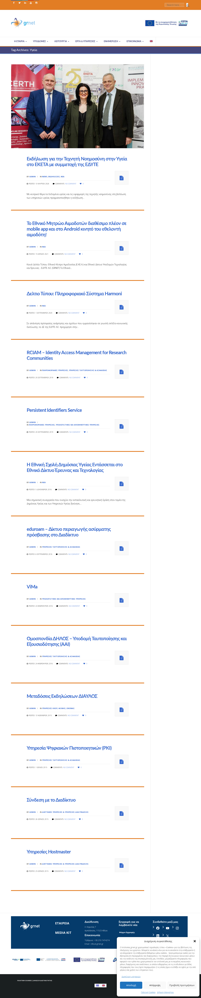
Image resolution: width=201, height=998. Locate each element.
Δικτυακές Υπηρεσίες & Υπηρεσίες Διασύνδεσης (65, 812)
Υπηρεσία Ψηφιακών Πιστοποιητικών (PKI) (69, 748)
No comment (70, 183)
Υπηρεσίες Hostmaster (49, 852)
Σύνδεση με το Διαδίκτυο (51, 800)
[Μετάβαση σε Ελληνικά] (97, 985)
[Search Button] (187, 5)
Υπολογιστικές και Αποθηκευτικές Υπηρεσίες (77, 425)
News (44, 176)
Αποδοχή (131, 985)
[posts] (121, 178)
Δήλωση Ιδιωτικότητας (42, 980)
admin (32, 176)
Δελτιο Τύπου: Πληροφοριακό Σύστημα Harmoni (74, 294)
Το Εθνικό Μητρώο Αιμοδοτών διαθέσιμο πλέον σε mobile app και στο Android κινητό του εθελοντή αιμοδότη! (76, 229)
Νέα (62, 176)
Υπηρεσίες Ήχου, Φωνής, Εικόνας (58, 708)
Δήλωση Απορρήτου (165, 992)
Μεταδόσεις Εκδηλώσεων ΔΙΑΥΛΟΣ (62, 696)
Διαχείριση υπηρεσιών (131, 976)
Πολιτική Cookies (148, 992)
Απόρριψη (154, 985)
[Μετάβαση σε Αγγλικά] (151, 41)
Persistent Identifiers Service (54, 410)
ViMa (32, 587)
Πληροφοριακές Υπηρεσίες (55, 370)
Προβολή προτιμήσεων (182, 985)
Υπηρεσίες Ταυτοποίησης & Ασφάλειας (88, 370)
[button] (194, 941)
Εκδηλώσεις (54, 176)
